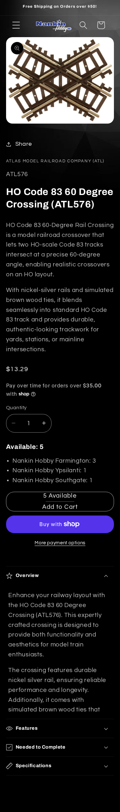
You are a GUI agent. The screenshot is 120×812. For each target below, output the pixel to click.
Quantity (16, 407)
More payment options (60, 542)
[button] (16, 25)
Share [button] (23, 144)
